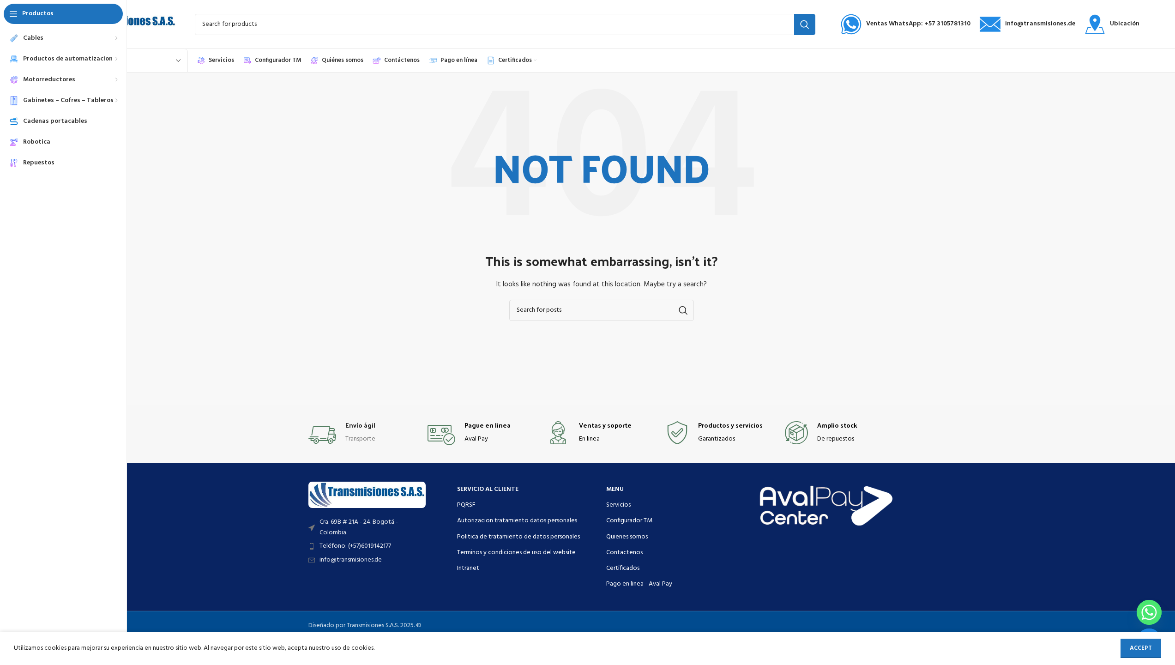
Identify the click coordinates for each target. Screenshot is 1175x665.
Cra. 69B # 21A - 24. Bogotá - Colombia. (358, 527)
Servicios (618, 505)
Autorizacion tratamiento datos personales (517, 520)
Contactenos (624, 552)
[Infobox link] (905, 24)
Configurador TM (629, 520)
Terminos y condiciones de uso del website (516, 552)
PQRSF (466, 505)
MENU (615, 489)
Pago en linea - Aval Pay (639, 584)
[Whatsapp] (1149, 612)
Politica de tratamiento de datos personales (518, 537)
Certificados (622, 568)
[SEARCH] (804, 24)
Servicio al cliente (487, 489)
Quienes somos (627, 537)
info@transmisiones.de (350, 560)
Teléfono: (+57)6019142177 (355, 546)
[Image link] (367, 495)
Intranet (468, 568)
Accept (1141, 648)
